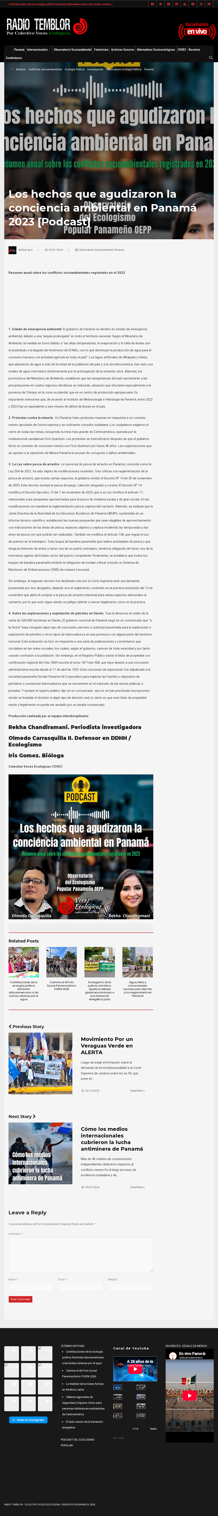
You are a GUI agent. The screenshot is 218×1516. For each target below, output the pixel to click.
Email (62, 1279)
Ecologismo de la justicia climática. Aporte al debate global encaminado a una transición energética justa (99, 990)
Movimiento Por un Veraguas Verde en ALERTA (107, 1045)
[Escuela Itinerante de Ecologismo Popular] (117, 1406)
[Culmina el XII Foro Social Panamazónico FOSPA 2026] (61, 962)
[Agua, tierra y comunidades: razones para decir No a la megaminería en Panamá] (137, 962)
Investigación (95, 69)
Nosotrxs (194, 49)
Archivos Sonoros (122, 49)
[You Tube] (185, 4)
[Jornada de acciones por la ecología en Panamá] (141, 1406)
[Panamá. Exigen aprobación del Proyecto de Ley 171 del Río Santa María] (117, 1415)
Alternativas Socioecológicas (156, 49)
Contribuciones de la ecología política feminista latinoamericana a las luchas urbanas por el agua (67, 4)
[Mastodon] (209, 4)
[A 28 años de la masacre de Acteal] (117, 1387)
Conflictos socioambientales (45, 69)
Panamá (19, 49)
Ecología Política (75, 69)
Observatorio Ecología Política (123, 69)
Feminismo (101, 49)
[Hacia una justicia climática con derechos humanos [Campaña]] (117, 1396)
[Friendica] (168, 4)
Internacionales (37, 49)
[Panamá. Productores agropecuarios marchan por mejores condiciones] (141, 1415)
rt (32, 249)
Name (13, 1279)
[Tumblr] (193, 4)
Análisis (21, 69)
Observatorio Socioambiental (73, 49)
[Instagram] (176, 4)
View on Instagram (30, 1420)
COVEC (182, 49)
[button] (11, 1353)
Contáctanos (14, 58)
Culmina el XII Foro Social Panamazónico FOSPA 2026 (61, 985)
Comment (16, 1233)
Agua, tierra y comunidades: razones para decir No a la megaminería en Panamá (137, 989)
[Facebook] (152, 4)
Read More (137, 1090)
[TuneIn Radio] (201, 4)
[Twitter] (160, 4)
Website (112, 1279)
